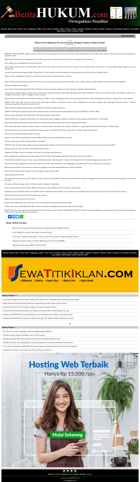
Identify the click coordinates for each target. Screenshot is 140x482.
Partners (76, 474)
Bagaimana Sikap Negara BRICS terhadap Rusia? (29, 245)
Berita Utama (12, 29)
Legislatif (81, 29)
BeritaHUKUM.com (74, 478)
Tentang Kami (57, 474)
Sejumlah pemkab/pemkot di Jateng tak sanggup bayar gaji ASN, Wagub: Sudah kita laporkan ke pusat (38, 318)
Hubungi (64, 474)
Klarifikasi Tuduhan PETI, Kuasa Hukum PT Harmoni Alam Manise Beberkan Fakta (31, 339)
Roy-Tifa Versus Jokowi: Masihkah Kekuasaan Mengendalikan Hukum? (27, 331)
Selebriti (95, 29)
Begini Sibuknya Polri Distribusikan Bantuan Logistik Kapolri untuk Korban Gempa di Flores (35, 303)
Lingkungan (32, 29)
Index (81, 31)
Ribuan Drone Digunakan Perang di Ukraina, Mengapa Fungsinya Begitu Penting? (41, 228)
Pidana (62, 29)
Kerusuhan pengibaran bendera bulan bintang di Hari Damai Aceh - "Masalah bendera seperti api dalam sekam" (41, 299)
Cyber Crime (46, 29)
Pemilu (101, 29)
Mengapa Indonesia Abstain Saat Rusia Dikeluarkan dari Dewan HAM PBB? (39, 241)
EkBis (39, 29)
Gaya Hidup (134, 29)
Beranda (4, 29)
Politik (74, 29)
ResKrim (126, 29)
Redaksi (70, 474)
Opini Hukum (61, 31)
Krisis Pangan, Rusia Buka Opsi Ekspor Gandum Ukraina (32, 232)
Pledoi (76, 253)
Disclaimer (89, 474)
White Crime (22, 29)
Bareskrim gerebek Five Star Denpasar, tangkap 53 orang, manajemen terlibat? (30, 307)
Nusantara (108, 29)
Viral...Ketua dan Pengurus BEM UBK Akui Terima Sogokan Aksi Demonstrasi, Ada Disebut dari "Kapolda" (40, 346)
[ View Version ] (70, 480)
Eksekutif (88, 29)
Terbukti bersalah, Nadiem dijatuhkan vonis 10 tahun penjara (24, 335)
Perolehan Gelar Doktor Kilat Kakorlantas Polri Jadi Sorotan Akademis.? (27, 350)
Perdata (68, 29)
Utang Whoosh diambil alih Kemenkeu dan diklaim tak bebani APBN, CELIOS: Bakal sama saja (36, 311)
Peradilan (55, 29)
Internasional (117, 29)
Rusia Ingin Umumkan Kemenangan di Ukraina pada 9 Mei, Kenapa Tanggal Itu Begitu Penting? (46, 236)
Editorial (75, 31)
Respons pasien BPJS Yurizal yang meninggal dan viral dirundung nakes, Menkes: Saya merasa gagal (37, 314)
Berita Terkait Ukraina (16, 223)
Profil (69, 31)
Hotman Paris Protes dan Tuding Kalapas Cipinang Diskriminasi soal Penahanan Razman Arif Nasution (38, 342)
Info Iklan (82, 474)
